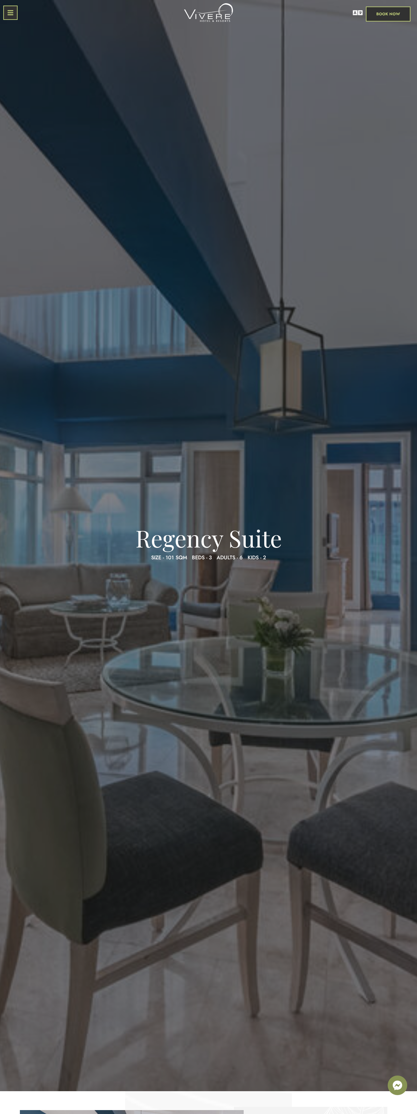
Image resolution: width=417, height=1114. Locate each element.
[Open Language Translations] (358, 13)
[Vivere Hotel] (208, 13)
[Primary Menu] (10, 13)
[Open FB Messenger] (397, 1085)
